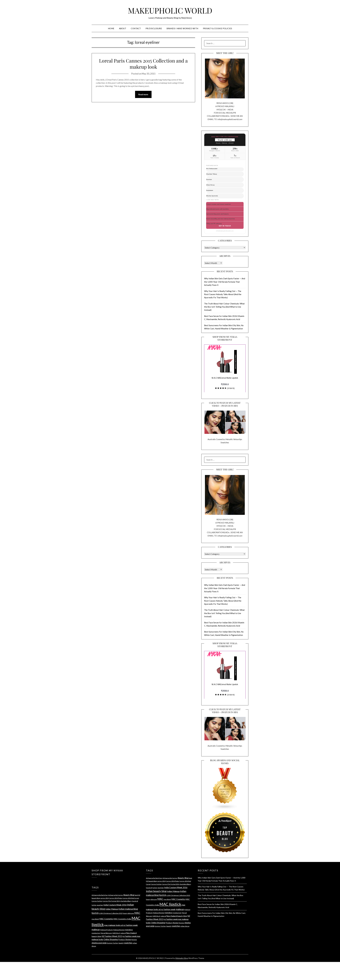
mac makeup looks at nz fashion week (121, 925)
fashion (94, 905)
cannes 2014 (104, 898)
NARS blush (116, 933)
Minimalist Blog (181, 958)
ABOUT (122, 28)
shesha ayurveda (99, 942)
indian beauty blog (156, 891)
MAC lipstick (170, 904)
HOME (111, 28)
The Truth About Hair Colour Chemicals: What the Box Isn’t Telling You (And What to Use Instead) (224, 306)
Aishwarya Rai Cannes (115, 895)
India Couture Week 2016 (115, 905)
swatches (128, 943)
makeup (96, 929)
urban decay (184, 926)
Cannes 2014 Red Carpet (131, 898)
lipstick (95, 913)
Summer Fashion (112, 943)
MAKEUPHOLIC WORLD (170, 10)
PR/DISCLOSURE (154, 28)
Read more (143, 94)
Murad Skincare (106, 933)
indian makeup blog (128, 908)
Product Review (124, 939)
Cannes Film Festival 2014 (111, 901)
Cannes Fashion (97, 901)
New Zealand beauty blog (176, 916)
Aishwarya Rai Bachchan (100, 895)
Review (134, 940)
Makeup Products (106, 930)
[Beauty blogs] (225, 786)
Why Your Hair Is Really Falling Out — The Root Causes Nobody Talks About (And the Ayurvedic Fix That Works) (222, 294)
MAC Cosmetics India (122, 919)
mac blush (95, 919)
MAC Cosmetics (106, 919)
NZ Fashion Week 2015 (112, 936)
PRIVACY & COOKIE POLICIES (217, 28)
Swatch (121, 943)
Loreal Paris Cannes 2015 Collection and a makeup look (143, 63)
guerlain (100, 905)
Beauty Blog (128, 895)
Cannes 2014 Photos (115, 898)
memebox (129, 929)
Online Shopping (111, 939)
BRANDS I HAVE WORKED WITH (182, 28)
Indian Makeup (111, 909)
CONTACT (136, 28)
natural (123, 933)
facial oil (135, 901)
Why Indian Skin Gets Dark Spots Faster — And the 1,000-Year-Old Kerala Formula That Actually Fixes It (224, 281)
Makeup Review (119, 930)
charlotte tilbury (126, 901)
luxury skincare (128, 913)
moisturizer (96, 933)
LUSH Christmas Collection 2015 (111, 913)
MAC (137, 912)
